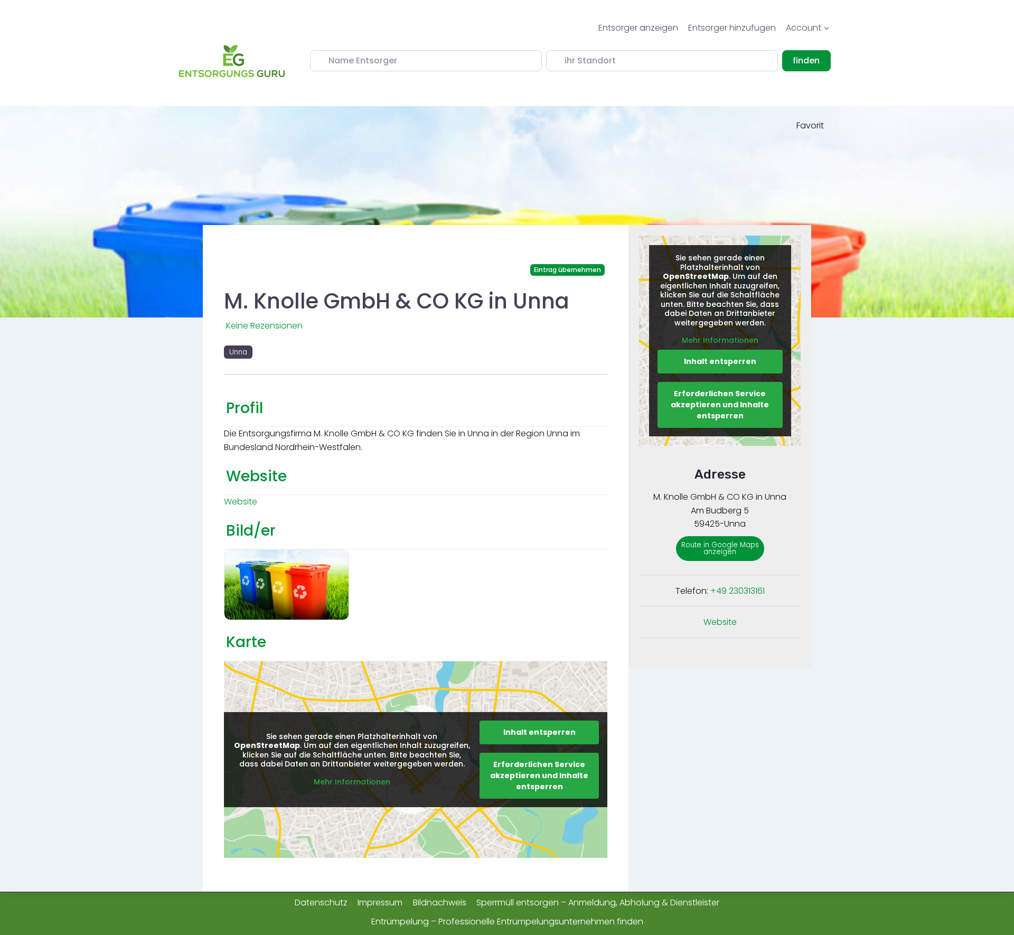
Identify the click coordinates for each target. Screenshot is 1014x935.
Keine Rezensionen (264, 326)
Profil (244, 408)
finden (811, 60)
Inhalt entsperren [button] (539, 732)
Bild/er (251, 530)
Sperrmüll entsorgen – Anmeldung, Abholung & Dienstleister (597, 902)
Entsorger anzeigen (638, 28)
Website (256, 476)
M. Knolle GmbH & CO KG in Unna (396, 301)
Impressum (380, 902)
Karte (246, 642)
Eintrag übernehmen (567, 269)
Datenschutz (321, 902)
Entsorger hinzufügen (732, 28)
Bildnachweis (439, 902)
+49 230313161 (737, 591)
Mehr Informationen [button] (352, 782)
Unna (238, 352)
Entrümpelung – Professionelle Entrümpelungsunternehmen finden (507, 921)
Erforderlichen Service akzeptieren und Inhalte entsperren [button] (539, 775)
